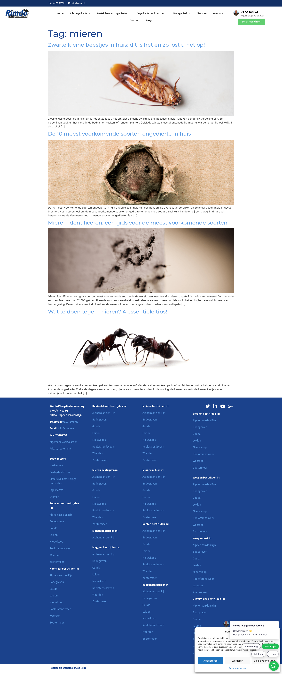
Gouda (53, 528)
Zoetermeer (57, 562)
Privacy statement (60, 448)
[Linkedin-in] (215, 406)
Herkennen (56, 465)
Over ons (218, 13)
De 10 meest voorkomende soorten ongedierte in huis (119, 133)
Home (60, 13)
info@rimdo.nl (66, 428)
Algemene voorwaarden (63, 442)
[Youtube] (223, 406)
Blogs (149, 20)
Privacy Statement (237, 668)
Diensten (201, 13)
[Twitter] (208, 406)
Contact (135, 20)
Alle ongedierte (78, 13)
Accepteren (211, 660)
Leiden (54, 535)
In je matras (56, 490)
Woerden (55, 555)
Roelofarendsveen (60, 548)
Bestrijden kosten (60, 472)
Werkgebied (180, 13)
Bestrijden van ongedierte (112, 13)
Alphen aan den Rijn (61, 514)
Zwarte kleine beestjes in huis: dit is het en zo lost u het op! (126, 45)
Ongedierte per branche (150, 13)
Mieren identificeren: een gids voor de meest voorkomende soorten (137, 222)
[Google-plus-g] (230, 406)
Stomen (54, 497)
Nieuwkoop (56, 541)
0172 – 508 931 (70, 421)
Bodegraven (57, 521)
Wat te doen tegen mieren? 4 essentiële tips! (107, 311)
